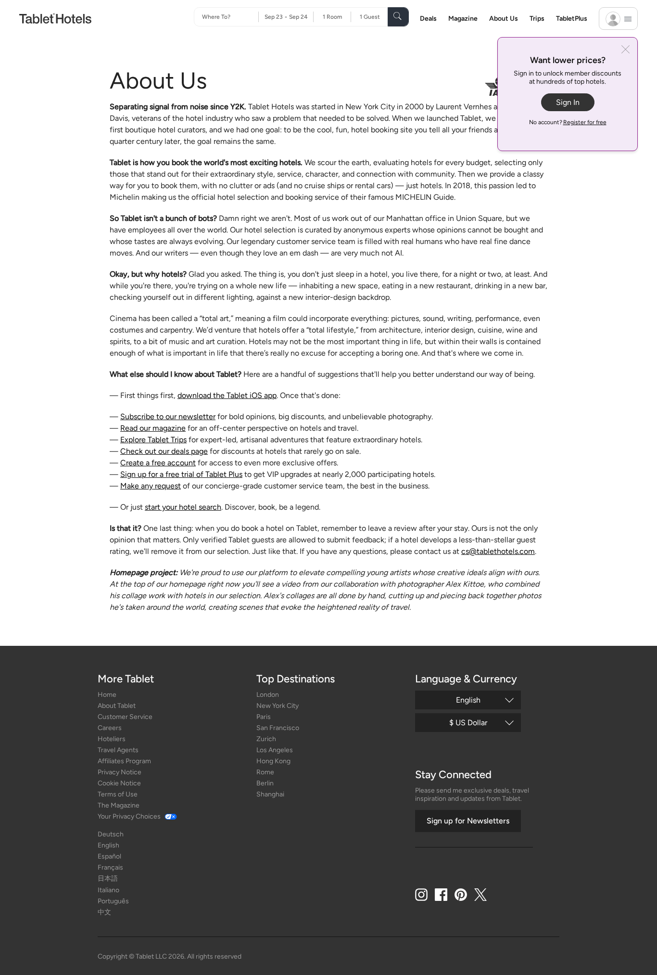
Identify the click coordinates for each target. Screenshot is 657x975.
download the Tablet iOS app (227, 395)
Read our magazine (153, 428)
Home (107, 695)
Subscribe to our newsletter (167, 416)
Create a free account (158, 462)
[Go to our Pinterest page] (461, 894)
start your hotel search (183, 507)
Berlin (265, 783)
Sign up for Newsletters (468, 820)
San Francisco (277, 728)
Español (109, 856)
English (108, 845)
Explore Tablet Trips (153, 439)
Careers (110, 728)
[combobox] (230, 16)
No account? (567, 122)
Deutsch (111, 834)
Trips (537, 18)
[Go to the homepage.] (55, 18)
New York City (277, 706)
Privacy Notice (119, 772)
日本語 (108, 878)
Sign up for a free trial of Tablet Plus (181, 474)
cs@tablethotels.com (498, 551)
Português (113, 901)
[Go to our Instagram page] (421, 894)
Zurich (266, 739)
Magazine (463, 18)
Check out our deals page (164, 451)
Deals (428, 18)
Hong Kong (273, 761)
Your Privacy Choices (129, 816)
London (267, 695)
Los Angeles (274, 750)
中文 (104, 912)
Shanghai (270, 794)
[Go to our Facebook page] (441, 894)
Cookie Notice (119, 783)
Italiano (108, 890)
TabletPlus (571, 18)
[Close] (625, 50)
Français (110, 867)
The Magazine (118, 805)
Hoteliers (112, 739)
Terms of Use (118, 794)
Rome (265, 772)
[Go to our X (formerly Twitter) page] (480, 894)
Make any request (150, 485)
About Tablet (117, 706)
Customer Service (125, 717)
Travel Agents (118, 750)
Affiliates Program (124, 761)
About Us (503, 18)
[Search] (398, 17)
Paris (263, 717)
